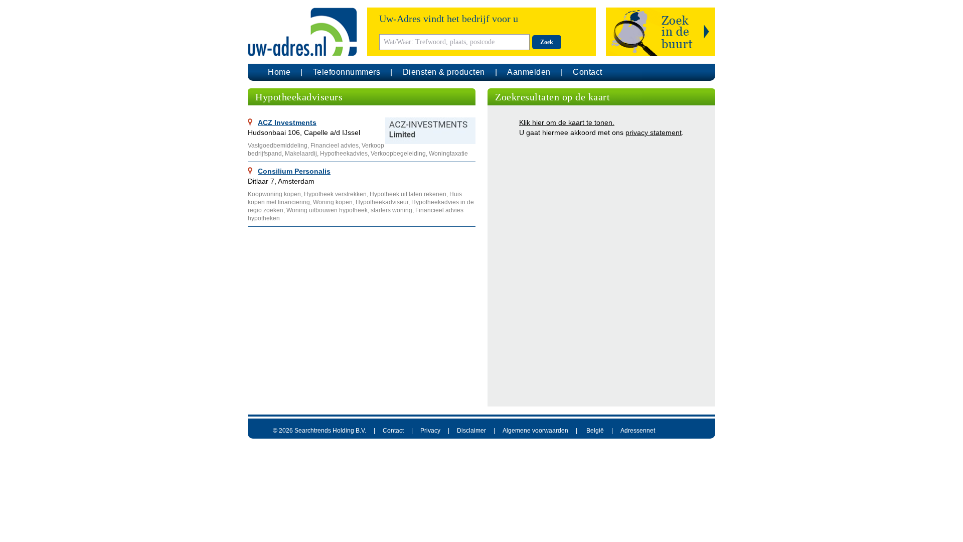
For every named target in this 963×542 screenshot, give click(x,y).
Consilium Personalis (294, 171)
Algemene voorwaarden (535, 430)
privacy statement (653, 132)
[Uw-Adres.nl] (302, 32)
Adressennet (637, 430)
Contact (587, 72)
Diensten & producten (444, 72)
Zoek (546, 42)
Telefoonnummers (347, 72)
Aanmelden (529, 72)
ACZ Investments (287, 122)
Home (279, 72)
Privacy (430, 430)
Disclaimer (471, 430)
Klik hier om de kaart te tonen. (566, 122)
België (595, 430)
